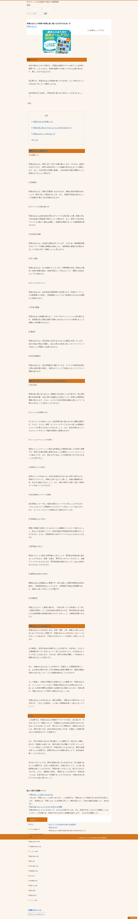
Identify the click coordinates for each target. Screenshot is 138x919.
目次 (49, 9)
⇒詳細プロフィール (34, 910)
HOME (34, 9)
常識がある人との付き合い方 (44, 134)
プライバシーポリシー (36, 914)
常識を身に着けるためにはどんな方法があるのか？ (52, 128)
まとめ (35, 140)
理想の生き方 (32, 26)
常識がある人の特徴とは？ (43, 122)
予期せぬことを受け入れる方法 (41, 795)
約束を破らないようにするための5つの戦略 (45, 807)
